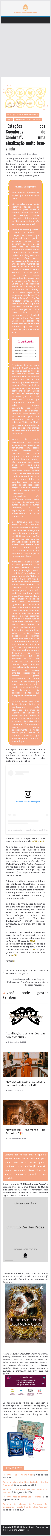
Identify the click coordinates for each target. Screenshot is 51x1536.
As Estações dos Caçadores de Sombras (22, 115)
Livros (9, 120)
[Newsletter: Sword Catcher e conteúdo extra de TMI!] (25, 1053)
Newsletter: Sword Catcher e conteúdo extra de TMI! (25, 1083)
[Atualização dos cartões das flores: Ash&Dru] (25, 1005)
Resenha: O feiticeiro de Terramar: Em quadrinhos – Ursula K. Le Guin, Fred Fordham (25, 1505)
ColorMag (8, 1530)
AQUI (34, 841)
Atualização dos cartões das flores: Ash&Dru (25, 1035)
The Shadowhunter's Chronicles (28, 120)
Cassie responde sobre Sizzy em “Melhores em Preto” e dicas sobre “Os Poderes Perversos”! (26, 982)
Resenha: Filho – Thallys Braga (18, 1474)
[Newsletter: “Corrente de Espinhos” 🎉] (25, 1101)
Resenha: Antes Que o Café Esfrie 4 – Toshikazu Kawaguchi (27, 972)
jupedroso (33, 154)
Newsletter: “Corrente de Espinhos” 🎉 (25, 1131)
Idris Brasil (28, 1527)
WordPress (23, 1530)
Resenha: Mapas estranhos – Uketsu (22, 1496)
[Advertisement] (25, 50)
